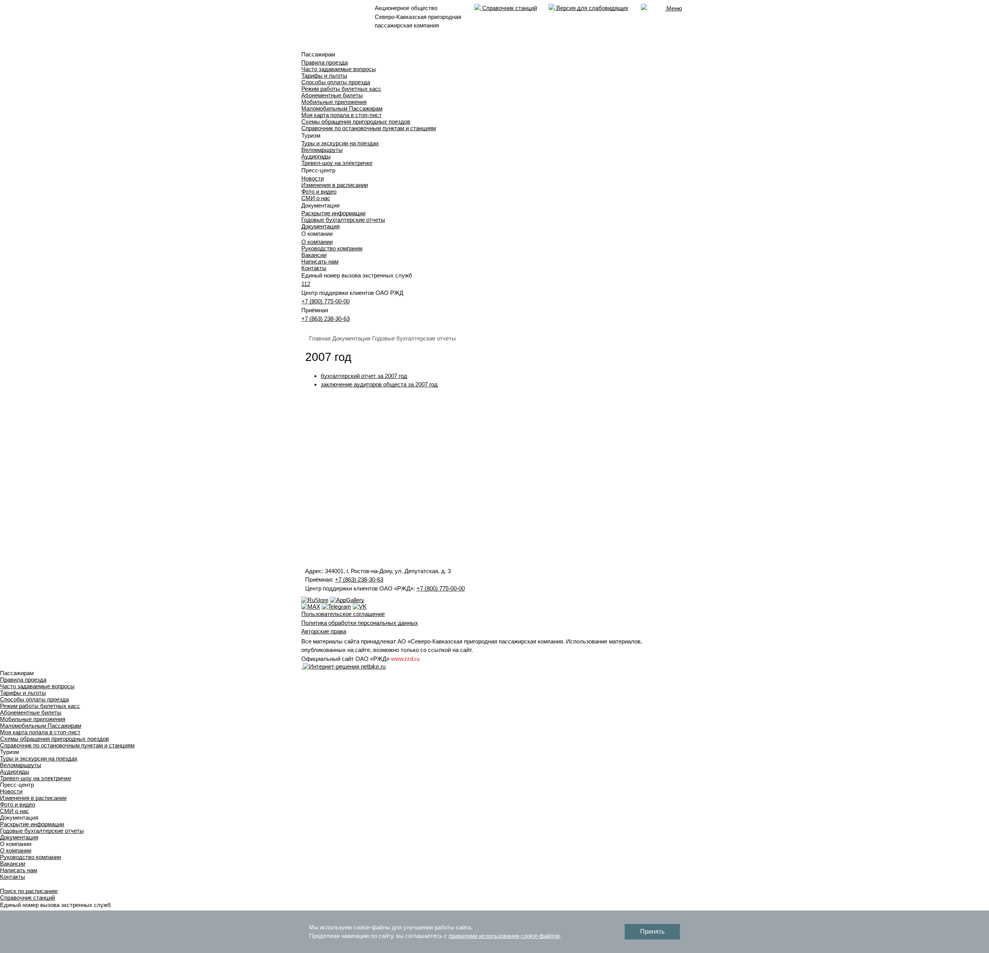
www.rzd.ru (405, 658)
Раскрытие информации (333, 213)
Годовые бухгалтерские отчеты (343, 219)
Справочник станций (509, 8)
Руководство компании (331, 248)
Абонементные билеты (332, 95)
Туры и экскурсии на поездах (340, 143)
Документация (320, 226)
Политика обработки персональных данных (359, 622)
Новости (312, 178)
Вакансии (313, 255)
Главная (320, 338)
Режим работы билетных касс (341, 88)
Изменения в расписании (334, 185)
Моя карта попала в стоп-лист (341, 115)
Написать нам (319, 261)
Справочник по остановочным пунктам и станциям (368, 128)
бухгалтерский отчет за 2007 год (364, 376)
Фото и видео (318, 191)
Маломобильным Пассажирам (341, 108)
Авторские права (323, 631)
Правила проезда (324, 62)
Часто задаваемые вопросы (338, 69)
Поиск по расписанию (29, 891)
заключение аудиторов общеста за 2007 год (379, 384)
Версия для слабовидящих (592, 8)
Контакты (313, 268)
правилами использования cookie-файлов (504, 936)
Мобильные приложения (334, 102)
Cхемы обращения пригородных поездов (355, 121)
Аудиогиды (316, 156)
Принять (652, 931)
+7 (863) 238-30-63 (325, 318)
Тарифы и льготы (324, 75)
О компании (317, 241)
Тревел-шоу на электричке (336, 163)
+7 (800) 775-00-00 (325, 301)
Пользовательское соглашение (343, 614)
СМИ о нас (315, 198)
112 (305, 284)
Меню (673, 8)
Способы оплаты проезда (335, 82)
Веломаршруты (322, 149)
